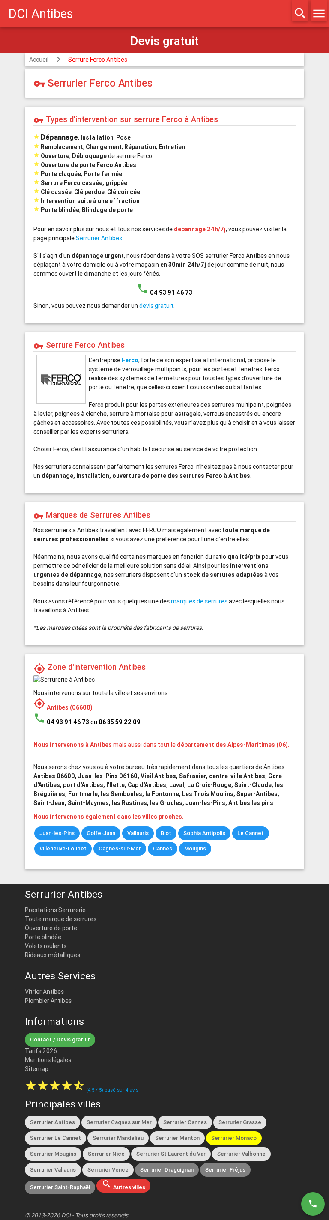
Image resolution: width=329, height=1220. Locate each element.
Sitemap (36, 1069)
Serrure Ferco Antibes (97, 59)
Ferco (130, 360)
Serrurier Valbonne (241, 1153)
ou (115, 722)
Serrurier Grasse (239, 1122)
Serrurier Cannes (185, 1122)
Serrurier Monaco (234, 1138)
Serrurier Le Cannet (55, 1138)
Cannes (162, 848)
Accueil (38, 59)
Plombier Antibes (48, 1001)
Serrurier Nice (106, 1153)
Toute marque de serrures (60, 919)
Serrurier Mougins (53, 1153)
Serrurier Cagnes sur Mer (119, 1122)
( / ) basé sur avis (112, 1090)
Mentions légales (48, 1060)
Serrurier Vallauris (53, 1169)
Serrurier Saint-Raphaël (60, 1187)
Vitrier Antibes (44, 992)
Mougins (195, 848)
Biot (166, 833)
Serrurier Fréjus (225, 1169)
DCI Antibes (41, 13)
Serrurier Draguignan (167, 1169)
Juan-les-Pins (57, 833)
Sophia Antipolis (204, 833)
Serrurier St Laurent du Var (171, 1153)
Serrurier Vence (108, 1169)
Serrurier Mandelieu (118, 1138)
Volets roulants (45, 946)
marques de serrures (199, 601)
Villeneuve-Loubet (63, 848)
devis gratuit (156, 306)
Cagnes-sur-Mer (120, 848)
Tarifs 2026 (41, 1051)
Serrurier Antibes (99, 238)
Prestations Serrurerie (55, 910)
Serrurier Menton (177, 1138)
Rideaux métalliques (52, 955)
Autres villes (123, 1185)
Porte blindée (43, 937)
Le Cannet (250, 833)
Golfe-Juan (101, 833)
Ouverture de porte (51, 928)
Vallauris (138, 833)
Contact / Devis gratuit (60, 1039)
